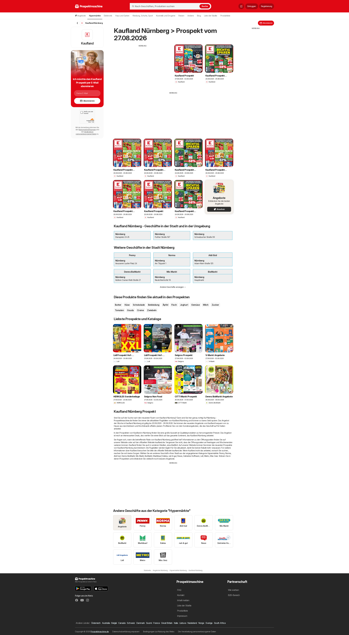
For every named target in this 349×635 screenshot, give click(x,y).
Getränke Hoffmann (191, 456)
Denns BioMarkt (128, 456)
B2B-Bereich (234, 595)
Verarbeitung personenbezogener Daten (86, 133)
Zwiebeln (151, 310)
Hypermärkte (212, 453)
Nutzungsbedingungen (87, 130)
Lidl (202, 456)
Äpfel (165, 304)
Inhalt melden (183, 600)
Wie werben (233, 590)
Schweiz (131, 623)
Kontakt (180, 595)
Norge (201, 623)
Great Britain (166, 623)
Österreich (96, 623)
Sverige (208, 623)
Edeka (165, 456)
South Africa (220, 623)
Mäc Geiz (214, 456)
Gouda (130, 310)
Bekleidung (153, 304)
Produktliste (225, 15)
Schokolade (139, 304)
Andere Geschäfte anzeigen (172, 287)
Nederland (192, 623)
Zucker (215, 304)
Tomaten (119, 310)
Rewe (179, 456)
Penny (221, 453)
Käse (127, 304)
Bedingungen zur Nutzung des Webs (158, 631)
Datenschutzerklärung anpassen (125, 631)
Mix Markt (140, 456)
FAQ (179, 590)
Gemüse (195, 304)
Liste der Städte (210, 15)
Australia (106, 623)
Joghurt (184, 304)
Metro (206, 456)
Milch (205, 304)
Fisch (174, 304)
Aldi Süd (117, 456)
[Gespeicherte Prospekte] (241, 6)
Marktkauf (157, 456)
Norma (228, 453)
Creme (140, 310)
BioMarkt (148, 456)
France (156, 623)
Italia (176, 623)
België (114, 623)
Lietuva (182, 623)
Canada (121, 623)
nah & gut (172, 456)
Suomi (149, 623)
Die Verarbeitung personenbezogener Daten (197, 631)
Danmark (140, 623)
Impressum (182, 616)
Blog (199, 15)
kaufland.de (160, 442)
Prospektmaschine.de (100, 631)
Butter (118, 304)
